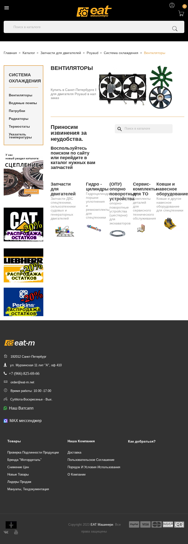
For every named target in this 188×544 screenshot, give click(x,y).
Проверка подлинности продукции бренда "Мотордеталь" (33, 456)
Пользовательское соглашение (91, 460)
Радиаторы (18, 119)
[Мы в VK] (6, 531)
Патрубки (17, 111)
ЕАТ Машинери (102, 524)
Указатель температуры (20, 135)
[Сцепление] (23, 174)
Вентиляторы (20, 95)
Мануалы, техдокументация (28, 489)
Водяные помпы (23, 103)
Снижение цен (18, 467)
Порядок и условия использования (94, 467)
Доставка (74, 452)
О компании (76, 474)
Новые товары (18, 474)
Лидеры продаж (19, 482)
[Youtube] (16, 531)
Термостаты (19, 126)
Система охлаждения (23, 77)
